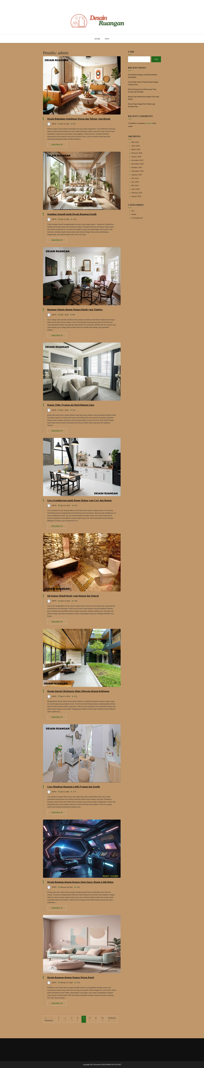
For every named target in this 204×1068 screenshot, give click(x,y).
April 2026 (135, 146)
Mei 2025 (135, 185)
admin (54, 124)
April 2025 (135, 189)
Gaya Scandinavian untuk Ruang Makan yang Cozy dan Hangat (79, 500)
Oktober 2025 (136, 167)
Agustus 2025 (136, 175)
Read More (56, 144)
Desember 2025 (137, 160)
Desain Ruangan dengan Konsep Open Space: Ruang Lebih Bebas (80, 882)
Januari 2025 (136, 196)
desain (133, 214)
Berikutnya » (112, 1019)
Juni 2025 (135, 182)
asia (132, 211)
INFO (107, 39)
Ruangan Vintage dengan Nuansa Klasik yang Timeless (75, 309)
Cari (131, 51)
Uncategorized (137, 218)
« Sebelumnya (49, 1019)
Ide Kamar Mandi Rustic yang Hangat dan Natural (73, 595)
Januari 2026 (136, 157)
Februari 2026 (136, 153)
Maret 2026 (135, 149)
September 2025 (137, 171)
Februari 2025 (136, 193)
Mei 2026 (135, 142)
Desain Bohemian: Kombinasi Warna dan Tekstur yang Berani (78, 118)
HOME (97, 39)
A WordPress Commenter (136, 123)
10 (102, 1018)
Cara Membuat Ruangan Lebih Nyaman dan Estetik (73, 786)
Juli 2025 (135, 178)
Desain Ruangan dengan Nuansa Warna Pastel (70, 977)
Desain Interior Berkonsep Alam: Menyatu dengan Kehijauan (78, 691)
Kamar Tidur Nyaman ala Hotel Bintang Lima (70, 405)
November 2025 (137, 164)
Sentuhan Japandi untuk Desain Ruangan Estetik (71, 214)
